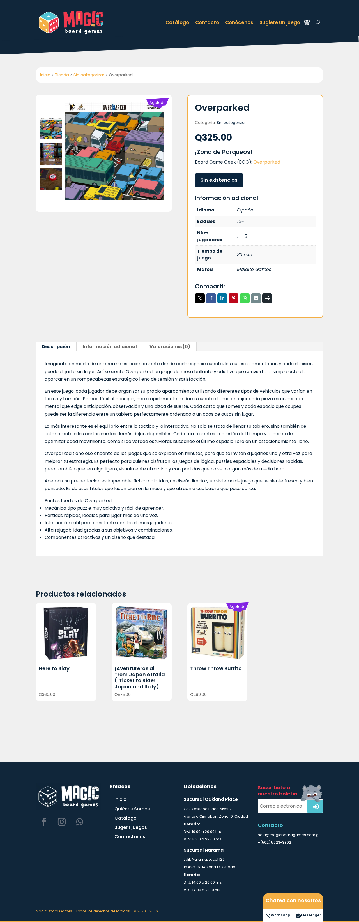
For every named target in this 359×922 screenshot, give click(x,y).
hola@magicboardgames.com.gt (289, 835)
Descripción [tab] (56, 346)
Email (256, 298)
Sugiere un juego (279, 22)
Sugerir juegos (130, 827)
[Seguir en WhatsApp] (80, 822)
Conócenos (239, 22)
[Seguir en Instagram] (62, 822)
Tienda (62, 75)
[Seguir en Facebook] (44, 822)
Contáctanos (129, 836)
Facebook (211, 298)
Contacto (207, 22)
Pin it (233, 298)
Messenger (311, 915)
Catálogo (177, 22)
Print (267, 298)
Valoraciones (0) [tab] (169, 346)
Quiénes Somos (132, 809)
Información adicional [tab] (110, 346)
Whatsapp (245, 298)
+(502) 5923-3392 (274, 842)
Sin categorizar (88, 75)
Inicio (45, 75)
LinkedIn (222, 298)
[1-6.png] (114, 151)
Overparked (266, 162)
